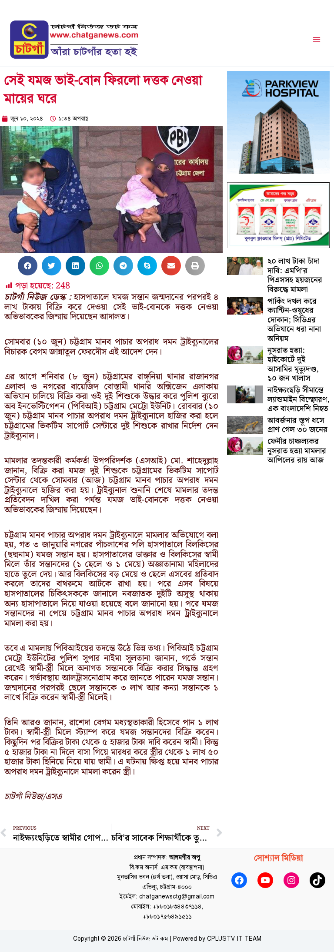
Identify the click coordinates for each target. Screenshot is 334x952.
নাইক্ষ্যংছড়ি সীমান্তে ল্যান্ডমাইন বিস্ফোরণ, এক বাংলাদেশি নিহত (298, 399)
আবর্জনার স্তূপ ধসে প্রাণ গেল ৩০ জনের (297, 425)
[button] (27, 265)
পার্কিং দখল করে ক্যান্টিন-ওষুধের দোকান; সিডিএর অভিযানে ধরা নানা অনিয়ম (294, 320)
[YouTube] (265, 880)
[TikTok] (317, 880)
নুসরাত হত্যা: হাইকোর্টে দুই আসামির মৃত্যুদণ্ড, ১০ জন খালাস (293, 364)
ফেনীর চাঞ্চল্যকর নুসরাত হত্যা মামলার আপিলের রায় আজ (296, 450)
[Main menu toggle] (317, 40)
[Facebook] (239, 880)
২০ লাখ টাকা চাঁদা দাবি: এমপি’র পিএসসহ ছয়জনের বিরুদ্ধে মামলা (294, 275)
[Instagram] (291, 880)
